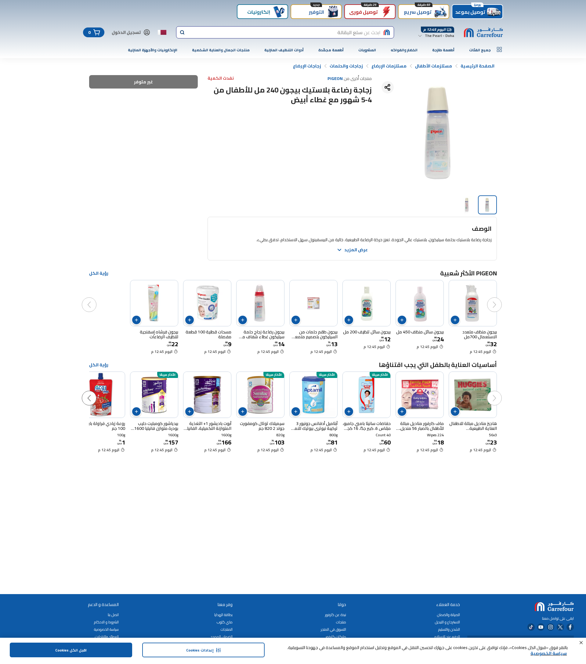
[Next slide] (95, 298)
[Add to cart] (455, 320)
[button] (581, 642)
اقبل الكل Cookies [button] (71, 650)
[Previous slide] (500, 298)
